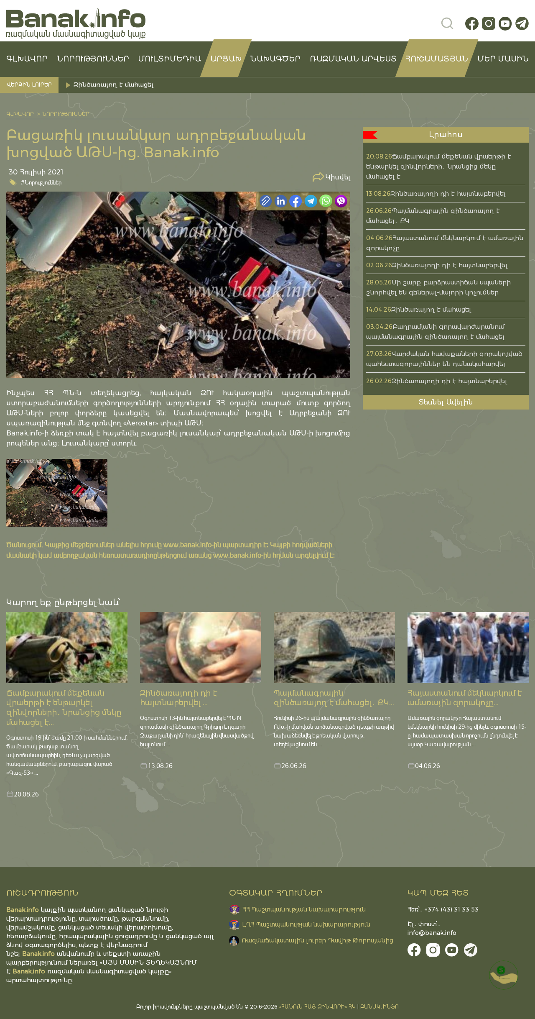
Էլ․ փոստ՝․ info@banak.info (432, 928)
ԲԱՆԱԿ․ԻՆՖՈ (379, 1007)
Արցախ (226, 59)
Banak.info (29, 971)
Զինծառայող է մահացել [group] (114, 85)
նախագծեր (275, 59)
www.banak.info (187, 544)
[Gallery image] (56, 493)
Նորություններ (93, 59)
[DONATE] (503, 975)
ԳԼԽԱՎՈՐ (27, 59)
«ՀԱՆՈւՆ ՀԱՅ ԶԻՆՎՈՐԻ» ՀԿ (317, 1007)
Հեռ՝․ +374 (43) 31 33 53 (443, 909)
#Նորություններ (41, 182)
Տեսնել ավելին (445, 402)
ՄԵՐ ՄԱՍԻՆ (503, 59)
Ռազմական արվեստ (353, 59)
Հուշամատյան (436, 59)
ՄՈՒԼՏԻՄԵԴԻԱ (169, 59)
